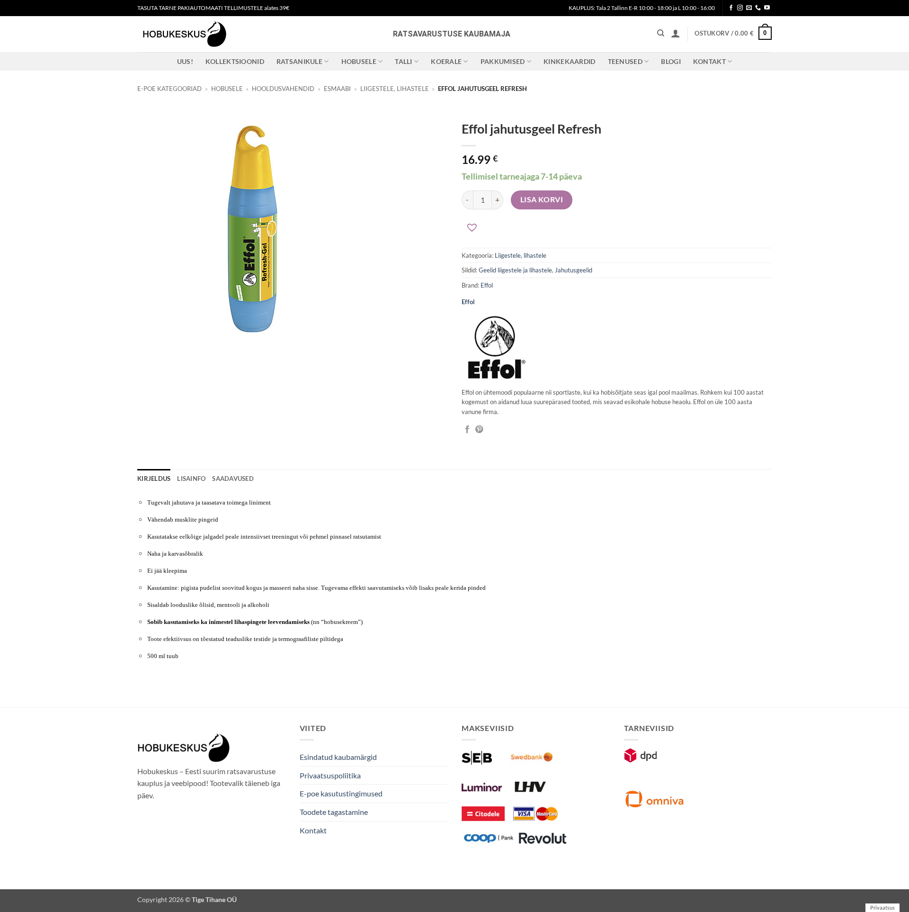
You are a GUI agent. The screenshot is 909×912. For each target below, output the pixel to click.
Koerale (446, 61)
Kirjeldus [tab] (153, 478)
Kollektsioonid (234, 61)
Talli (403, 61)
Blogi (670, 61)
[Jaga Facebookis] (467, 429)
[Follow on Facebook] (731, 8)
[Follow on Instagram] (740, 8)
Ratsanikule (299, 61)
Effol (487, 285)
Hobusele (358, 61)
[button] (675, 33)
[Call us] (758, 8)
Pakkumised (503, 61)
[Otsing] (660, 33)
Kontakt (709, 61)
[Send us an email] (749, 8)
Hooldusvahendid (283, 88)
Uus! (185, 61)
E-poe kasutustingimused (341, 793)
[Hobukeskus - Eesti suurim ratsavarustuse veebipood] (184, 34)
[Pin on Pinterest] (479, 429)
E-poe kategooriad (169, 88)
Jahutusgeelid (573, 270)
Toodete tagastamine (334, 811)
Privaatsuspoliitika (330, 775)
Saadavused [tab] (233, 478)
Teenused (625, 61)
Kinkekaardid (569, 61)
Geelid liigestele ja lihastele (515, 270)
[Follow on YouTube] (767, 8)
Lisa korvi (541, 199)
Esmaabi (337, 88)
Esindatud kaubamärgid (338, 756)
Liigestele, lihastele (394, 88)
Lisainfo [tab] (191, 478)
